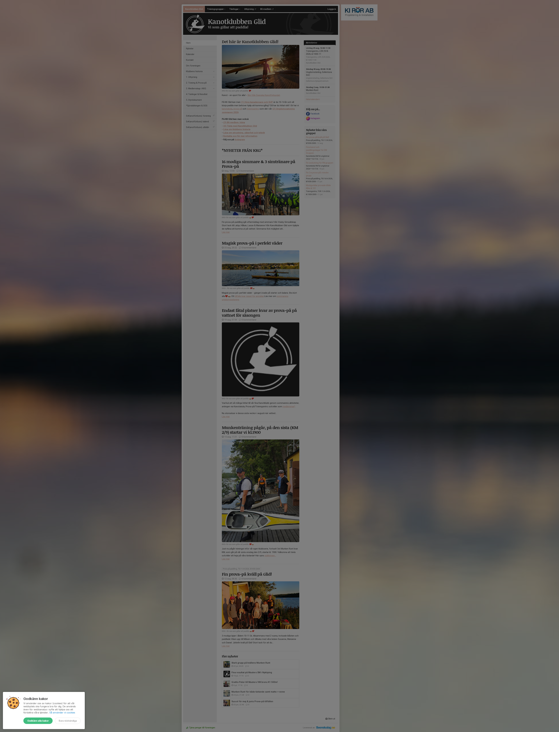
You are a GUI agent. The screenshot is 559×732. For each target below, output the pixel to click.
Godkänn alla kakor (38, 720)
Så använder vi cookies (62, 712)
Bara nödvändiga (68, 720)
